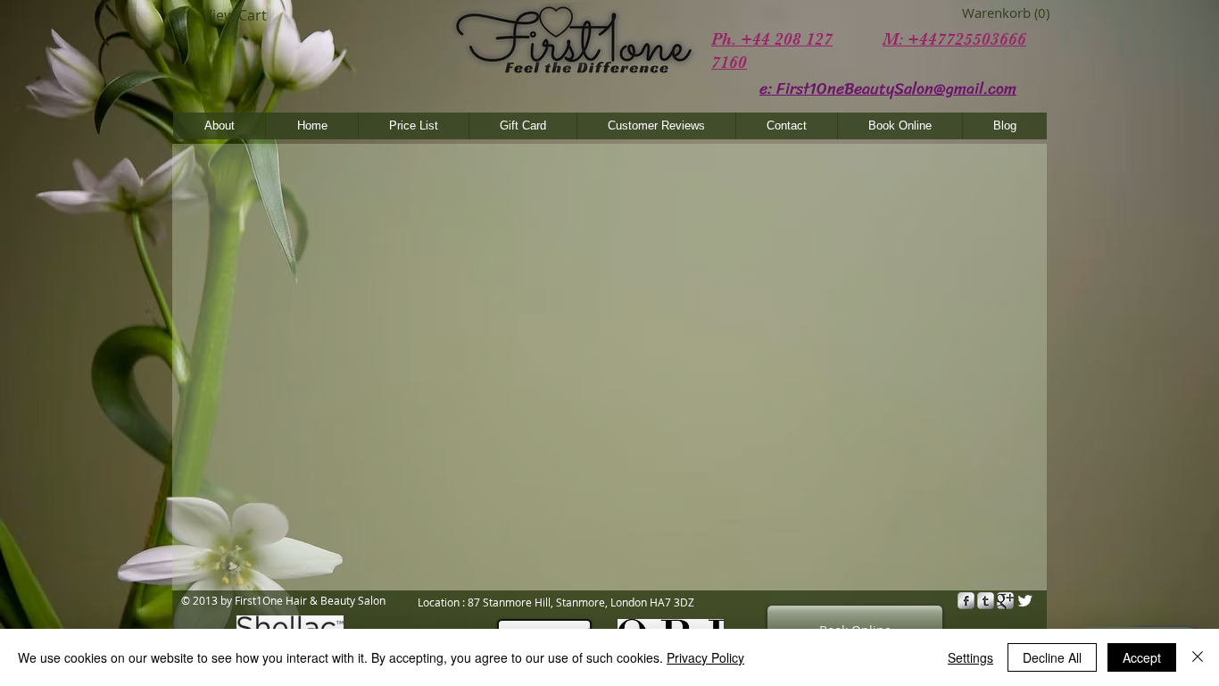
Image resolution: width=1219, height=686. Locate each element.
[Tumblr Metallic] (985, 600)
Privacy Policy (705, 657)
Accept (1142, 657)
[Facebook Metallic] (966, 600)
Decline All (1052, 657)
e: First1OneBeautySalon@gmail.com (887, 88)
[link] (988, 13)
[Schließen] (1197, 657)
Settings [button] (970, 657)
